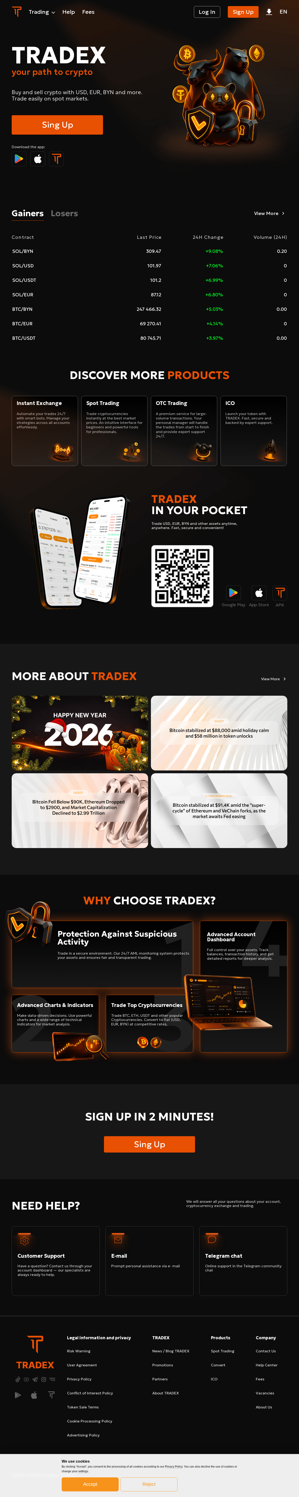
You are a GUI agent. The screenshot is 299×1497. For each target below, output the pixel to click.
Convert (218, 1365)
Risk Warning (79, 1351)
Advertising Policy (83, 1435)
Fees (260, 1379)
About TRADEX (165, 1393)
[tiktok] (18, 1379)
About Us (264, 1407)
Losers (64, 213)
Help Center (267, 1365)
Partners (160, 1379)
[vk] (52, 1379)
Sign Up (243, 11)
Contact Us (266, 1351)
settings (83, 1471)
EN (283, 11)
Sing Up (57, 124)
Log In (207, 11)
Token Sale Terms (83, 1407)
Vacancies (265, 1393)
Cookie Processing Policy (89, 1421)
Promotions (162, 1365)
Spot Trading (223, 1351)
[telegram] (35, 1379)
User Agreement (82, 1365)
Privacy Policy (79, 1379)
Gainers (28, 213)
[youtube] (26, 1379)
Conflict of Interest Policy (90, 1393)
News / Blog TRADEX (170, 1351)
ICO (214, 1379)
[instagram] (43, 1379)
